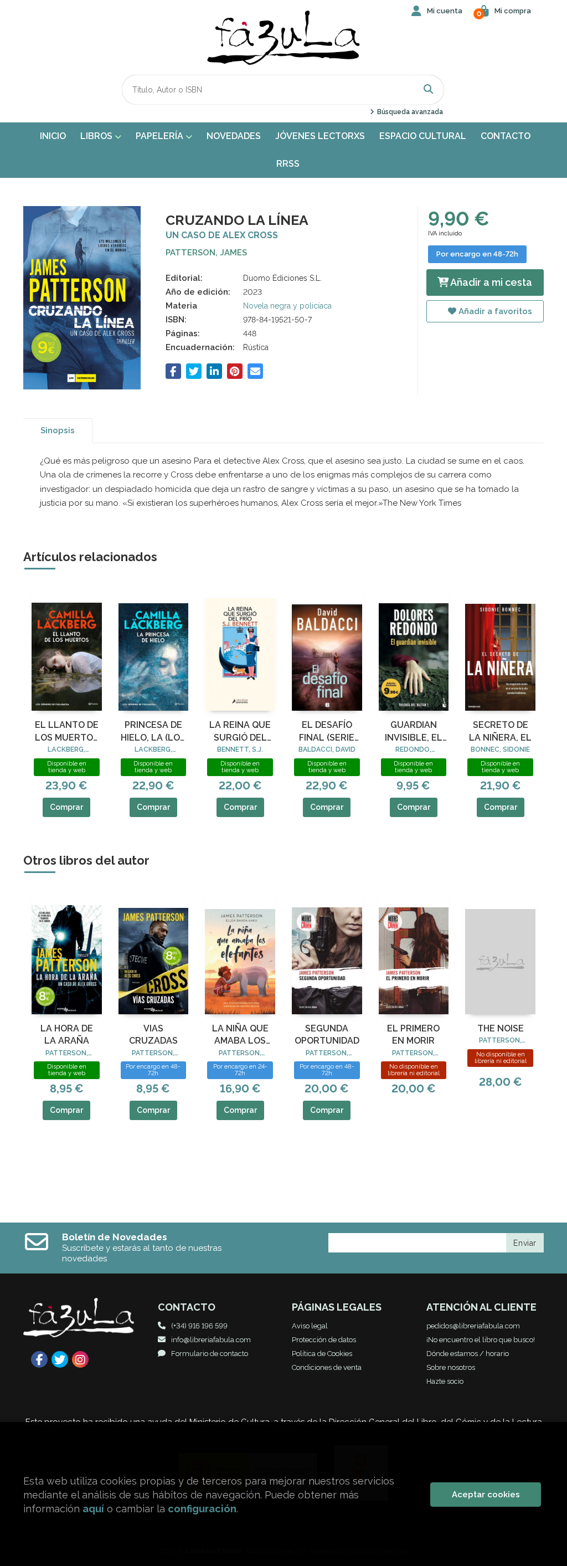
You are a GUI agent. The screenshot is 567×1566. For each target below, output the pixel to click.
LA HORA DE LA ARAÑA (66, 1034)
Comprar (66, 807)
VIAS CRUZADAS (153, 1034)
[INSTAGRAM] (80, 1359)
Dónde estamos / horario (467, 1353)
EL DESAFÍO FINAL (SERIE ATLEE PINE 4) (327, 732)
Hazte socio (444, 1381)
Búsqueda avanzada (408, 112)
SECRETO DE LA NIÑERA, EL (500, 731)
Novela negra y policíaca (287, 305)
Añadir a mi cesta (490, 282)
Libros (97, 136)
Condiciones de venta (327, 1367)
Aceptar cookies (486, 1495)
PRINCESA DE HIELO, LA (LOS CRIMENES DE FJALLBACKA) (153, 732)
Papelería (160, 136)
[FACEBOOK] (39, 1359)
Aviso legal (310, 1326)
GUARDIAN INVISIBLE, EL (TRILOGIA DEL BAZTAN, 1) (413, 732)
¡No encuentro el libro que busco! (480, 1340)
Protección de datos (324, 1340)
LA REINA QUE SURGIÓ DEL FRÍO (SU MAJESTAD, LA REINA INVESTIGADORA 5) (240, 732)
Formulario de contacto (209, 1353)
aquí (93, 1508)
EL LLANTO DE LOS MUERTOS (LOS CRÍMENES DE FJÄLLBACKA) (67, 732)
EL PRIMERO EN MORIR (413, 1034)
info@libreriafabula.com (211, 1340)
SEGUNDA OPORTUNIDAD (327, 1034)
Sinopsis (57, 430)
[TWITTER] (59, 1359)
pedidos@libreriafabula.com (473, 1326)
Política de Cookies (322, 1353)
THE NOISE (500, 1028)
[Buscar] (429, 89)
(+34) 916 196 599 (199, 1326)
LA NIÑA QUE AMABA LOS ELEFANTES (240, 1035)
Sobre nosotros (450, 1367)
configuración (202, 1508)
